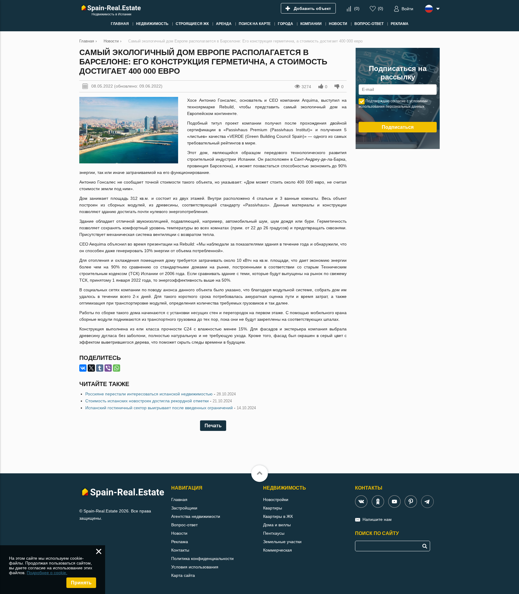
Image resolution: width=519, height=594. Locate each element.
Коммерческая (277, 550)
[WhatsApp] (116, 368)
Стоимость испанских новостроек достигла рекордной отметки (147, 400)
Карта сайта (183, 575)
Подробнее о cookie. (47, 572)
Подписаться (398, 127)
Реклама (179, 541)
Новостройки (275, 499)
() (357, 8)
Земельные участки (282, 541)
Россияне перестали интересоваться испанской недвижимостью (149, 393)
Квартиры (272, 508)
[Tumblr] (99, 368)
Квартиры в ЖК (278, 516)
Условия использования (194, 567)
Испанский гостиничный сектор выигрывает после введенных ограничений (159, 407)
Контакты (180, 550)
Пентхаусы (273, 533)
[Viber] (108, 368)
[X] (91, 368)
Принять (81, 582)
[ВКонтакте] (82, 368)
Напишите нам (377, 519)
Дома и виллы (277, 524)
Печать (213, 425)
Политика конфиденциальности (202, 558)
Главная (179, 499)
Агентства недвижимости (195, 516)
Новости (179, 533)
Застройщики (184, 508)
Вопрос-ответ (184, 524)
